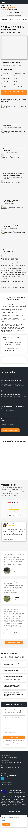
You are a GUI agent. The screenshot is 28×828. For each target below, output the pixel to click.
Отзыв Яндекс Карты (8, 539)
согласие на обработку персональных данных (14, 741)
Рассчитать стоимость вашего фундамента (14, 92)
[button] (12, 544)
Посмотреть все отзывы (14, 642)
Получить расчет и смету (10, 430)
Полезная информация (14, 811)
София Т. (9, 523)
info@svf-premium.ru (14, 15)
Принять (6, 824)
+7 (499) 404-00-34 (21, 2)
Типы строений (14, 814)
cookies (4, 820)
